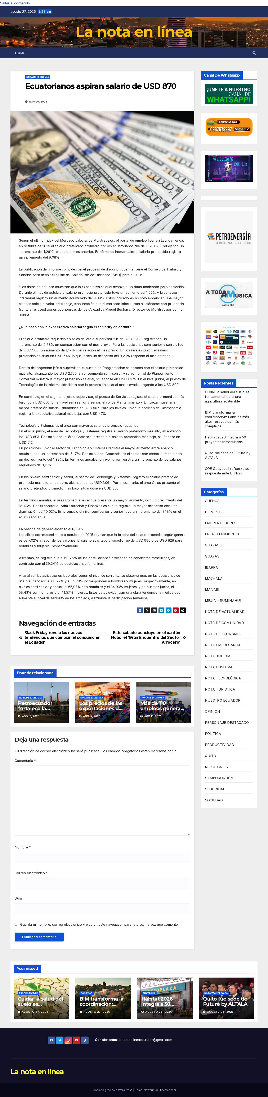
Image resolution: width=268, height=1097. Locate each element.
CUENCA (212, 501)
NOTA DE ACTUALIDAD (225, 612)
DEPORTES (214, 512)
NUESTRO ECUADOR (223, 700)
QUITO (210, 756)
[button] (254, 53)
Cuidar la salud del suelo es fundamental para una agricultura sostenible (227, 397)
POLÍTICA (213, 734)
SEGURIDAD (215, 789)
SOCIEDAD (214, 800)
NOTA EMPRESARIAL (223, 645)
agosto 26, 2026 (158, 1011)
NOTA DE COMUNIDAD (224, 623)
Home (20, 53)
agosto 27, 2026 (35, 1011)
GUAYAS (212, 556)
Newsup (149, 1090)
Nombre (23, 847)
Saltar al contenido (15, 3)
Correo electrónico (31, 873)
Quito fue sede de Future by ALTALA (225, 1001)
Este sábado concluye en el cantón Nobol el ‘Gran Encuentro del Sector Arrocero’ (145, 637)
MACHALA (214, 579)
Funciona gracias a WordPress (112, 1090)
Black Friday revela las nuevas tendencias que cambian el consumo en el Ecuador (62, 637)
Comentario (25, 761)
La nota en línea (134, 32)
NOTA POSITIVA (219, 667)
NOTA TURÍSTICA (220, 689)
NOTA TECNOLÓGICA (223, 678)
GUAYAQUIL (215, 545)
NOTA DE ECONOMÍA (37, 77)
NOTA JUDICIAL (219, 656)
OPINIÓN (212, 712)
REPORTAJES (216, 767)
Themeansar (168, 1090)
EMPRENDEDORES (221, 523)
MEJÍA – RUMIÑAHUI (223, 601)
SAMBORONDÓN (219, 778)
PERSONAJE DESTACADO (227, 723)
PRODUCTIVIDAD (219, 745)
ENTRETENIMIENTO (222, 534)
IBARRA (211, 567)
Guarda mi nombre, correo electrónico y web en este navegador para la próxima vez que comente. (99, 924)
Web (18, 899)
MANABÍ (212, 590)
